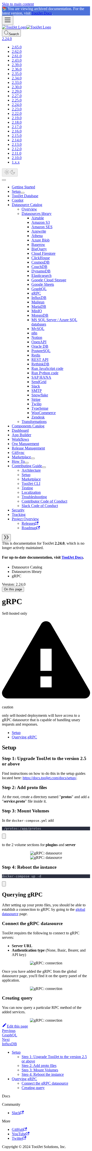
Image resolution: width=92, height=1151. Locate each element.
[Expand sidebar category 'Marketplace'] (33, 458)
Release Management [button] (28, 448)
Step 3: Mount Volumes (40, 1070)
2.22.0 (17, 113)
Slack (35, 386)
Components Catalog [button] (28, 426)
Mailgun (37, 302)
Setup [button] (26, 475)
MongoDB (39, 315)
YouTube (19, 1134)
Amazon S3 (40, 222)
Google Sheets (42, 284)
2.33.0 (17, 82)
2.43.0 (17, 60)
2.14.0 (17, 140)
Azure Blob (40, 240)
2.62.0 (17, 51)
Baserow (38, 244)
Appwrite (38, 231)
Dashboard (20, 430)
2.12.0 (17, 149)
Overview (29, 209)
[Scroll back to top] (4, 180)
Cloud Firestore (43, 253)
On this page (13, 589)
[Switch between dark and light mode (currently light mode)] (10, 172)
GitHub (18, 1129)
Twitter (17, 1138)
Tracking (19, 514)
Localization (31, 492)
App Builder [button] (21, 435)
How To (18, 461)
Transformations (34, 421)
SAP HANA (41, 377)
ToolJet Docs (41, 13)
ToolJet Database (25, 196)
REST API (39, 360)
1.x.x (16, 162)
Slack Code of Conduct (40, 506)
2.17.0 (17, 127)
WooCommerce (43, 413)
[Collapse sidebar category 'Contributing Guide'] (44, 467)
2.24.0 (17, 105)
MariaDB (38, 306)
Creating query (33, 1088)
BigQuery (39, 249)
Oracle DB (39, 346)
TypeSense (39, 408)
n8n (34, 333)
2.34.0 (17, 78)
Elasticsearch (41, 275)
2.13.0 (17, 144)
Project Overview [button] (25, 519)
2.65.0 (17, 47)
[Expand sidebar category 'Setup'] (23, 193)
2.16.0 (17, 131)
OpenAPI (38, 342)
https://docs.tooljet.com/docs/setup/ (49, 778)
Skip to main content (18, 4)
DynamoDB (41, 271)
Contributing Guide (27, 466)
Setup (16, 191)
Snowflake (39, 395)
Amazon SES (42, 227)
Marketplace (21, 457)
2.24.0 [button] (7, 39)
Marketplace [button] (31, 479)
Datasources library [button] (37, 213)
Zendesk (38, 417)
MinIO (36, 311)
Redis (35, 355)
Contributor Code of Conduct (44, 501)
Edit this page (17, 1026)
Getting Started (23, 187)
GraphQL (39, 289)
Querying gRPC (24, 737)
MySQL (37, 329)
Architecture (31, 470)
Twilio (36, 404)
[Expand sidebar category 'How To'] (27, 462)
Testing (27, 488)
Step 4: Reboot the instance (43, 1074)
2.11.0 (16, 153)
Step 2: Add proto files (39, 1065)
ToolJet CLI (31, 483)
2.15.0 (17, 136)
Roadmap (29, 528)
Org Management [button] (25, 444)
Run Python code (44, 373)
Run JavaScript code (47, 368)
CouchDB (39, 267)
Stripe (35, 399)
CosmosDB (40, 262)
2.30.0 (17, 87)
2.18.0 (17, 122)
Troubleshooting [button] (34, 497)
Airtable (37, 218)
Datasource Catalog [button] (27, 205)
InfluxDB (38, 298)
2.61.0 (17, 56)
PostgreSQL (41, 351)
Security (18, 510)
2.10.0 (17, 158)
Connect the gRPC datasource (45, 1083)
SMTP (36, 391)
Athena (37, 236)
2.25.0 (17, 100)
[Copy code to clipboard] (4, 836)
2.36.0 (17, 69)
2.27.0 (17, 96)
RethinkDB (40, 364)
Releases (28, 523)
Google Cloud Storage (48, 280)
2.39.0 (17, 65)
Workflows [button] (20, 439)
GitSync (18, 452)
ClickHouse (40, 258)
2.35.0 (17, 74)
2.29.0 (17, 91)
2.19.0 (17, 118)
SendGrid (38, 382)
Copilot (17, 200)
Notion (36, 337)
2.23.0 (17, 109)
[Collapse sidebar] (6, 537)
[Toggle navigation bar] (7, 20)
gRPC (36, 293)
